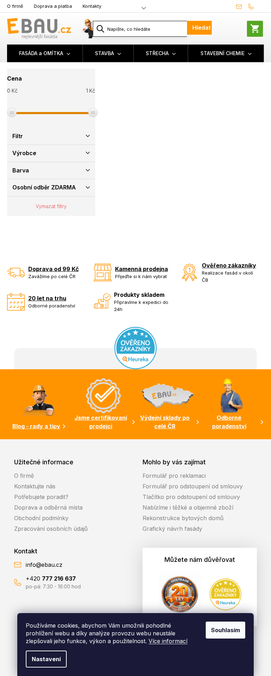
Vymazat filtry (51, 206)
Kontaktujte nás (34, 486)
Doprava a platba (53, 6)
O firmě (15, 6)
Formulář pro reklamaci (174, 475)
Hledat (201, 27)
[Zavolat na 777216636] (254, 6)
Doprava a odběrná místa (48, 507)
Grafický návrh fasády (172, 528)
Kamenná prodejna (141, 268)
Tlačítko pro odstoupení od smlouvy (191, 496)
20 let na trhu (47, 298)
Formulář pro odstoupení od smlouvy (193, 486)
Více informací (168, 641)
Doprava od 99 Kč (53, 268)
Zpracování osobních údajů (51, 528)
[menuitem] (45, 53)
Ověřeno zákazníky (229, 265)
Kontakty (92, 6)
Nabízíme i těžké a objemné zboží (188, 507)
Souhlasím (225, 630)
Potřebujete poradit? (41, 496)
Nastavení (46, 659)
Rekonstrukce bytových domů (183, 518)
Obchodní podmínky (41, 518)
